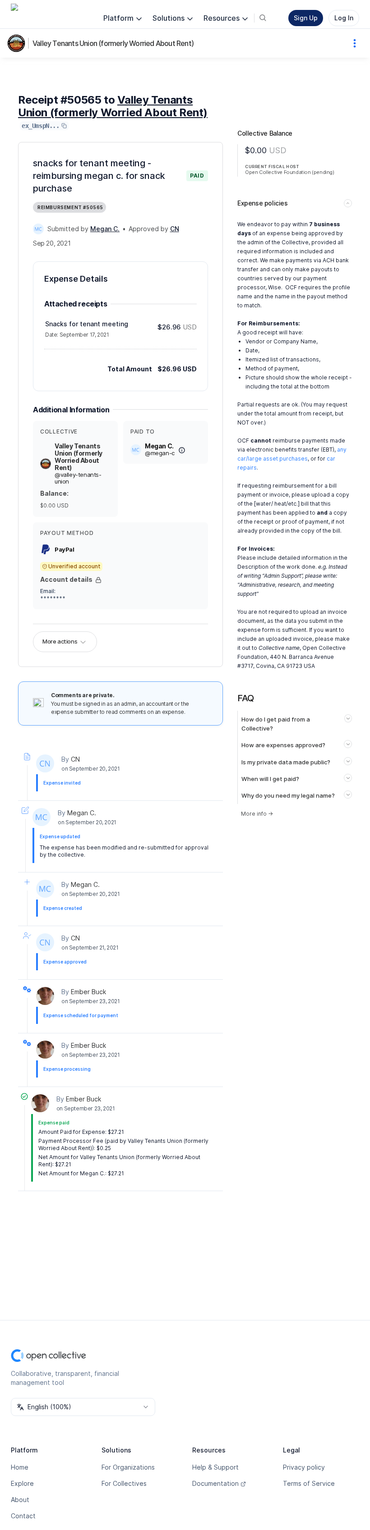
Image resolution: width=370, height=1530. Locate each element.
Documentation (215, 1483)
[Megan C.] (38, 229)
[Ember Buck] (45, 996)
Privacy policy (304, 1467)
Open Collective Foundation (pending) (289, 172)
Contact (23, 1516)
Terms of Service (309, 1483)
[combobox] (83, 1407)
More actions (59, 641)
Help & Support (215, 1467)
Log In (343, 18)
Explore (22, 1483)
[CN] (45, 763)
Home (19, 1467)
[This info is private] (98, 580)
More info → (257, 813)
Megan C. (81, 813)
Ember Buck (88, 992)
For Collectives (124, 1483)
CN (75, 759)
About (20, 1499)
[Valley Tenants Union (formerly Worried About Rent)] (18, 43)
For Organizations (128, 1467)
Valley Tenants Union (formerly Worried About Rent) (113, 43)
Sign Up (306, 18)
